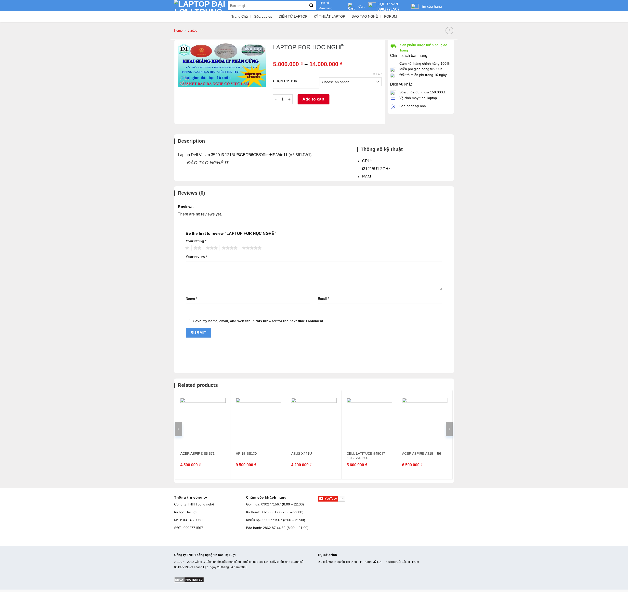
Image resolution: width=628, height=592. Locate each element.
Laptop (192, 30)
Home (178, 30)
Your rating (196, 241)
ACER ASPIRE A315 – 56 (421, 453)
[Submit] (311, 5)
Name (191, 299)
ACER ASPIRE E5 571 (197, 453)
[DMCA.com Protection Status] (189, 579)
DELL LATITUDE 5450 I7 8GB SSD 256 (366, 456)
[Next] (449, 429)
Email (323, 299)
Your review (196, 257)
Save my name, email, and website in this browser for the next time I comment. (258, 321)
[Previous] (178, 429)
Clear (377, 74)
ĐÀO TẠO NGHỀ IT (208, 162)
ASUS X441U (301, 453)
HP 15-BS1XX (246, 453)
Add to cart (313, 99)
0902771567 (271, 504)
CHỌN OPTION (285, 81)
